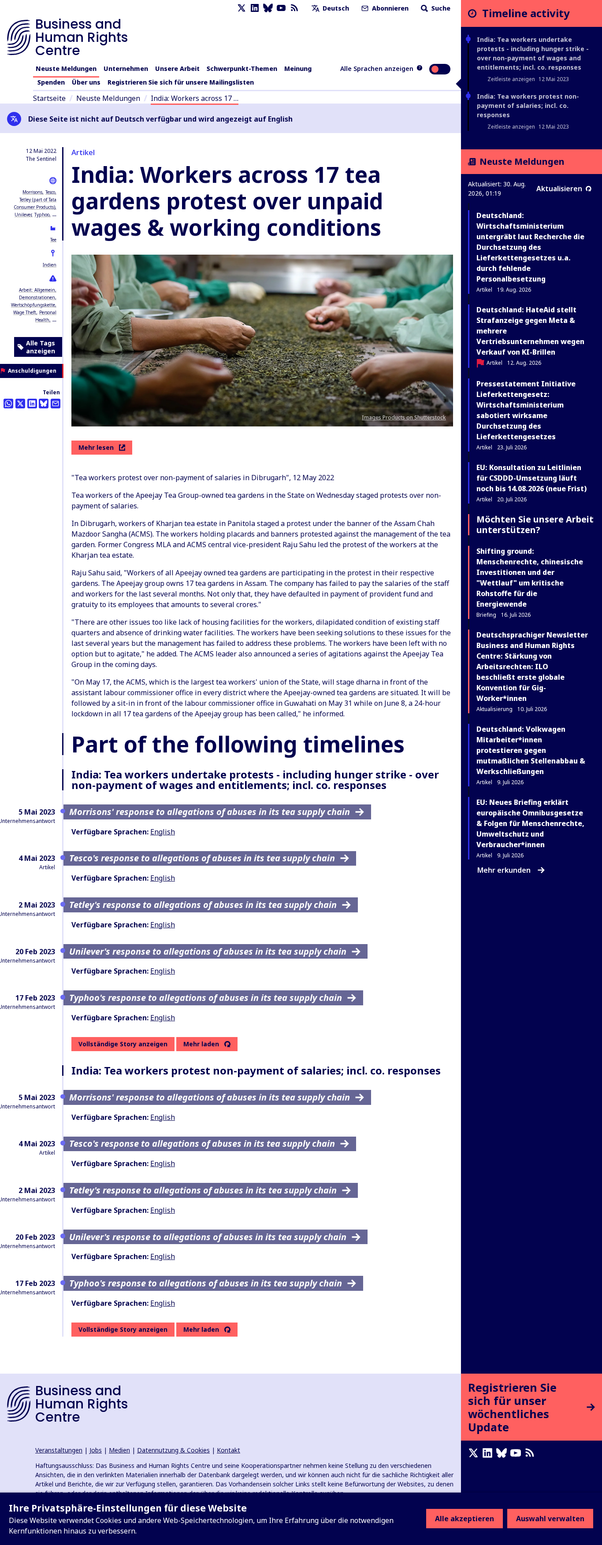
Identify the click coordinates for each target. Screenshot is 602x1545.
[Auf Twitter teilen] (20, 403)
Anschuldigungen (32, 370)
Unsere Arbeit (177, 68)
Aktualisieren (559, 188)
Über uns (86, 82)
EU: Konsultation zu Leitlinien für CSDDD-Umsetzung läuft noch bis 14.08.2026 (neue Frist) (531, 478)
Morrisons (32, 192)
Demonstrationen (37, 297)
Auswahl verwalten (550, 1518)
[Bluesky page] (268, 8)
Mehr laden (201, 1044)
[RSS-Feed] (294, 8)
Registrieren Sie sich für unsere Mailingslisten (181, 82)
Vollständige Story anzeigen (122, 1044)
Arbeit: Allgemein (37, 290)
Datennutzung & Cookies (173, 1450)
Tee (53, 240)
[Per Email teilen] (55, 403)
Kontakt (228, 1450)
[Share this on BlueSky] (43, 403)
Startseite (49, 98)
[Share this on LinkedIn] (32, 403)
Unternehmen (126, 68)
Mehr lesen (96, 447)
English (162, 832)
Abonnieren (389, 8)
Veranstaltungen (58, 1450)
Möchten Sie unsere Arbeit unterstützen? (535, 524)
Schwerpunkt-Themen (242, 68)
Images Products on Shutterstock (404, 417)
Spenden (51, 82)
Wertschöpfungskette (33, 305)
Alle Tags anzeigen (40, 347)
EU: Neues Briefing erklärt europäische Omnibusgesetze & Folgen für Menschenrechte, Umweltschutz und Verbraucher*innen (530, 823)
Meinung (298, 68)
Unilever (23, 214)
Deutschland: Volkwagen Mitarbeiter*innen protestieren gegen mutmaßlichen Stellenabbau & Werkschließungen (530, 750)
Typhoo (41, 214)
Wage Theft (24, 312)
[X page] (241, 8)
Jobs (95, 1450)
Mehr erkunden (504, 870)
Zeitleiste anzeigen (511, 79)
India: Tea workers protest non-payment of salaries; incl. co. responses (528, 105)
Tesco (50, 192)
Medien (119, 1450)
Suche (440, 8)
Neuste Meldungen (66, 68)
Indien (49, 265)
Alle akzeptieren (464, 1518)
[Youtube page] (281, 8)
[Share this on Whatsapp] (8, 403)
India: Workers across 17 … (194, 98)
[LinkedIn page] (254, 8)
